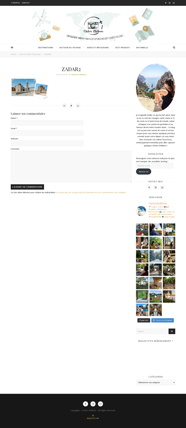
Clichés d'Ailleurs (79, 74)
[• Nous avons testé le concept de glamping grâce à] (142, 283)
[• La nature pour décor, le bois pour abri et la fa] (169, 256)
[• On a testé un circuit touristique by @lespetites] (155, 296)
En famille (142, 47)
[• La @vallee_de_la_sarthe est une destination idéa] (142, 229)
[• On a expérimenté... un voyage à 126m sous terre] (155, 270)
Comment (15, 149)
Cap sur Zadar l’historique (30, 54)
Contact (26, 3)
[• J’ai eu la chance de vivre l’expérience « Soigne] (142, 243)
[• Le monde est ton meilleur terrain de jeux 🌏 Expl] (155, 283)
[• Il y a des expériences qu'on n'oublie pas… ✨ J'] (155, 229)
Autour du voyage (70, 47)
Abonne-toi (143, 171)
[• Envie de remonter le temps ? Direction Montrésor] (142, 256)
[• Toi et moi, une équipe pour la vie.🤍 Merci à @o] (155, 243)
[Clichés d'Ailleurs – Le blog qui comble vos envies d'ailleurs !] (93, 26)
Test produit (122, 47)
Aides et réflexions (98, 47)
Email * (14, 128)
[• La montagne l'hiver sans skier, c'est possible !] (155, 256)
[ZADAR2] (71, 88)
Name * (14, 118)
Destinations (45, 47)
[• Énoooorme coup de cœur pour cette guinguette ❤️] (169, 296)
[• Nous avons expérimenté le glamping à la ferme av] (142, 270)
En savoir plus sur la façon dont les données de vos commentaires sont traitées (91, 192)
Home (13, 54)
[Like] (64, 105)
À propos (15, 3)
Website (14, 138)
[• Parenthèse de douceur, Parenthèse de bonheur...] (142, 296)
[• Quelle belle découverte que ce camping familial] (142, 310)
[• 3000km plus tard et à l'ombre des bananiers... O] (169, 283)
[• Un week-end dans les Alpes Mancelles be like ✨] (169, 229)
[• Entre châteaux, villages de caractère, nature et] (169, 243)
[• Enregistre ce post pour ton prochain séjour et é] (155, 310)
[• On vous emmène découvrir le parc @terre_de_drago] (169, 270)
